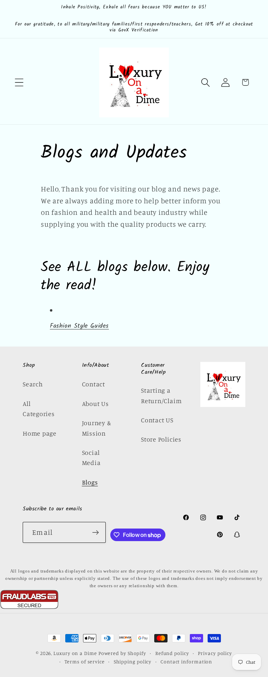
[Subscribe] (95, 532)
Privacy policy (215, 653)
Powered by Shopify (122, 653)
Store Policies (161, 439)
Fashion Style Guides (79, 326)
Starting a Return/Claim (161, 395)
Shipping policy (133, 661)
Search (33, 384)
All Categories (39, 408)
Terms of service (85, 661)
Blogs (90, 482)
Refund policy (172, 653)
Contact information (186, 661)
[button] (19, 82)
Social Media (91, 457)
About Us (95, 403)
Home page (40, 433)
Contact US (157, 420)
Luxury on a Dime (75, 653)
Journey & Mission (96, 428)
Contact (93, 384)
